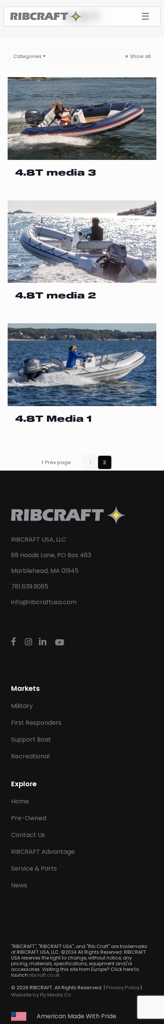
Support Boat (31, 739)
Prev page (58, 462)
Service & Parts (34, 868)
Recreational (30, 756)
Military (22, 705)
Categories (27, 56)
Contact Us (28, 834)
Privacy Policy (123, 987)
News (19, 885)
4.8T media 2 (55, 296)
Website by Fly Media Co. (41, 994)
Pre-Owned (28, 818)
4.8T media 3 (55, 173)
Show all (140, 56)
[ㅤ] (14, 642)
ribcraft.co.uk (44, 975)
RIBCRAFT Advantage (43, 851)
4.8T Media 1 (53, 419)
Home (20, 801)
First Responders (36, 722)
